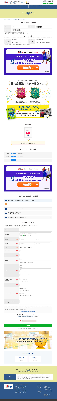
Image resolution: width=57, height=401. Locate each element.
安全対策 (46, 386)
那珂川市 (21, 377)
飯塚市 (23, 374)
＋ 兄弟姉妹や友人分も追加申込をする (28, 311)
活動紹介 (24, 6)
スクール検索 (48, 3)
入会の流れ (39, 391)
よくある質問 (40, 6)
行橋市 (32, 378)
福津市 (18, 378)
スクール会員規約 (47, 387)
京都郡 (23, 378)
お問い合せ (46, 395)
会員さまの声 (48, 6)
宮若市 (26, 378)
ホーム (8, 6)
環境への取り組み (47, 394)
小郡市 (35, 374)
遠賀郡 (21, 19)
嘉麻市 (46, 374)
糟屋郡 (43, 374)
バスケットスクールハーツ (8, 19)
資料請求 (45, 0)
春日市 (40, 374)
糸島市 (26, 374)
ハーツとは (16, 6)
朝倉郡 (18, 374)
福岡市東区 (43, 377)
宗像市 (29, 378)
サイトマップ (47, 396)
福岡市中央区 (30, 377)
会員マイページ (50, 0)
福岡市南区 (47, 377)
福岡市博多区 (39, 377)
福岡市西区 (34, 377)
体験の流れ (33, 6)
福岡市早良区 (25, 377)
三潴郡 (21, 378)
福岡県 (18, 19)
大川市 (29, 374)
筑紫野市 (18, 377)
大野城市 (32, 374)
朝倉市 (21, 374)
